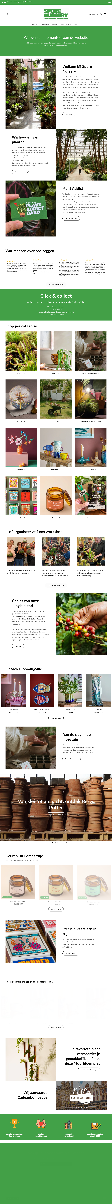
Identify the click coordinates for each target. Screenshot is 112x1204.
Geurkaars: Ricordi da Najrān (18, 901)
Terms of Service (42, 1174)
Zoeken (27, 1171)
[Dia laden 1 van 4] (49, 842)
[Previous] (3, 2)
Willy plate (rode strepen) (41, 709)
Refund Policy (70, 1171)
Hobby (20, 470)
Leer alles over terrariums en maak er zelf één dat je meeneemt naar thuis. (21, 572)
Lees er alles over (71, 218)
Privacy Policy (59, 1171)
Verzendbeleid (69, 1203)
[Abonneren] (70, 1162)
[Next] (109, 2)
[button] (8, 14)
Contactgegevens (78, 1203)
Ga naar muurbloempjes (89, 1070)
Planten (20, 373)
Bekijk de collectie (71, 759)
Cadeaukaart (90, 518)
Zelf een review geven (56, 284)
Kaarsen (55, 518)
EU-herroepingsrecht (68, 1174)
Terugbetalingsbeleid (35, 1203)
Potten (55, 373)
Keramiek (55, 470)
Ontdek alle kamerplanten (24, 172)
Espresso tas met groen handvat (98, 1019)
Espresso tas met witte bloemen (41, 1019)
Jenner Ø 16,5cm (70, 709)
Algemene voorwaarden (57, 1203)
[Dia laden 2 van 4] (52, 842)
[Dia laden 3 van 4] (55, 842)
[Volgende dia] (62, 843)
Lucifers (20, 518)
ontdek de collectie (56, 814)
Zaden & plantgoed (89, 373)
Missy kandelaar (13, 709)
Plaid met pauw (98, 709)
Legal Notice (49, 1171)
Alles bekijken (56, 718)
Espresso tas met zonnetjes (14, 1019)
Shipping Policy (81, 1171)
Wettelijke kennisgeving (91, 1203)
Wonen (20, 421)
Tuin (55, 421)
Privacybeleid (46, 1203)
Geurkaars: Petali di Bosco (56, 901)
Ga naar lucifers (70, 953)
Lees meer (68, 114)
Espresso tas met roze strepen (70, 1019)
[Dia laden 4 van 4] (58, 842)
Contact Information (37, 1171)
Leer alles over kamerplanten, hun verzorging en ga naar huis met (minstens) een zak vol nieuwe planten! (55, 573)
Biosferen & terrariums (90, 421)
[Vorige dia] (45, 843)
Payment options (54, 1174)
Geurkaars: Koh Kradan (93, 900)
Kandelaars (89, 470)
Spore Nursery (14, 1203)
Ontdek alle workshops (56, 585)
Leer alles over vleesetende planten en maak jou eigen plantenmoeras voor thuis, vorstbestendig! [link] (90, 573)
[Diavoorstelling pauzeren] (67, 843)
